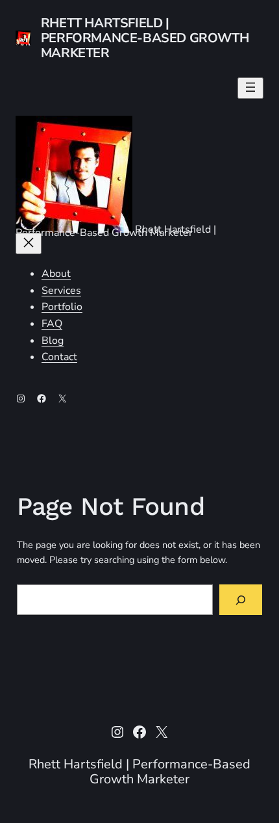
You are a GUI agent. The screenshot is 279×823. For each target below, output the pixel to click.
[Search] (241, 599)
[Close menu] (29, 243)
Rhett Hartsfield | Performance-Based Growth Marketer (145, 38)
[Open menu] (250, 88)
